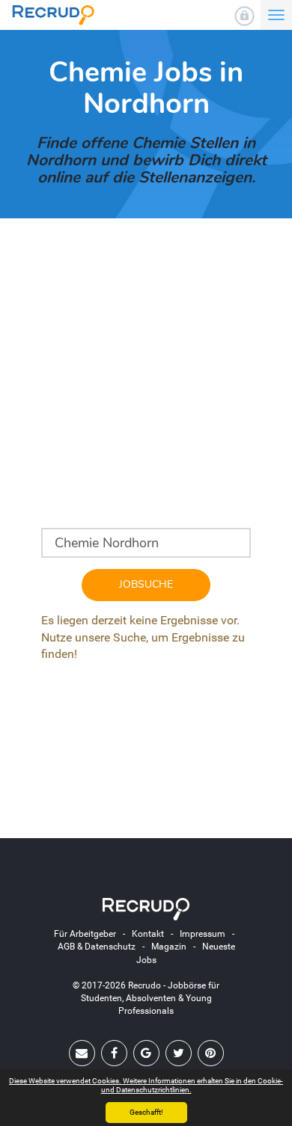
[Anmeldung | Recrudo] (244, 16)
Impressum (202, 934)
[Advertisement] (146, 382)
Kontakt (148, 934)
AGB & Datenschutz (97, 946)
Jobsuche (146, 584)
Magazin (168, 946)
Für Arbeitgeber (85, 934)
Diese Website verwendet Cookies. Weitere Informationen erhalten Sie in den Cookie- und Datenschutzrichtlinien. (146, 1085)
